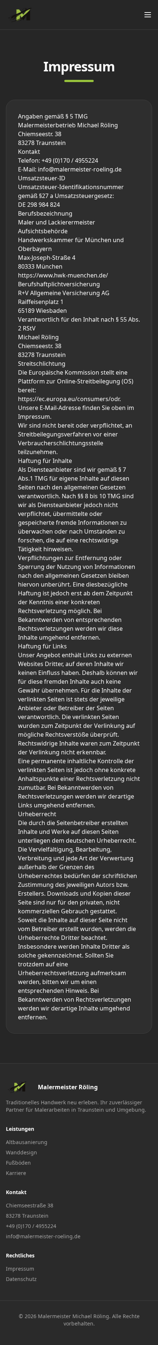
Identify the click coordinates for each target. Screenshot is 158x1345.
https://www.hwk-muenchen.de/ (63, 275)
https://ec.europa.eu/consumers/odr (68, 399)
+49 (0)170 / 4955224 (31, 1225)
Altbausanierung (26, 1142)
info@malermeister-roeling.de (43, 1236)
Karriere (16, 1172)
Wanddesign (21, 1152)
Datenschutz (21, 1278)
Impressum (20, 1268)
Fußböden (18, 1162)
